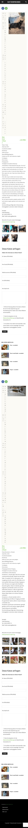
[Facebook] (2, 8)
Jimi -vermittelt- (14, 361)
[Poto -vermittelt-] (5, 347)
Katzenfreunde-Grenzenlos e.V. (16, 823)
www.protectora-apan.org (8, 222)
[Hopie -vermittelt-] (5, 371)
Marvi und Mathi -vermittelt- (17, 353)
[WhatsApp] (6, 8)
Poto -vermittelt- (14, 345)
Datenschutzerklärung (8, 318)
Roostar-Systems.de (9, 804)
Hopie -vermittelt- (14, 369)
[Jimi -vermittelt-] (5, 363)
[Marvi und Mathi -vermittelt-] (5, 355)
